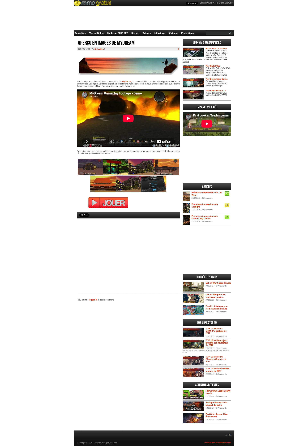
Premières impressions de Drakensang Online (205, 217)
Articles (147, 33)
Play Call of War (213, 66)
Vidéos (174, 33)
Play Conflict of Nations (216, 48)
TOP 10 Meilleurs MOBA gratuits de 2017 (218, 369)
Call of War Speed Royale (218, 283)
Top (230, 435)
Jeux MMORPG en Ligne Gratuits (216, 3)
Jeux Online (97, 33)
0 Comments (207, 198)
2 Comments (221, 336)
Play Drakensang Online (217, 79)
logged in (93, 300)
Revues (135, 33)
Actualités (80, 33)
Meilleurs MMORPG (117, 33)
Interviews (159, 33)
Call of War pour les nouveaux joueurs (215, 295)
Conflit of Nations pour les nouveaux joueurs (217, 307)
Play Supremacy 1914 (216, 91)
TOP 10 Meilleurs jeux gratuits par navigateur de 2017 (217, 342)
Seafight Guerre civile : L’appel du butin (217, 403)
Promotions (187, 33)
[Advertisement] (128, 251)
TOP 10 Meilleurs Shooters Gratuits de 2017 (216, 359)
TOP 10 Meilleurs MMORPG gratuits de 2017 (216, 331)
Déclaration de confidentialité (217, 443)
